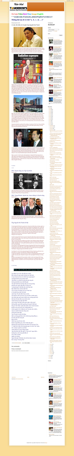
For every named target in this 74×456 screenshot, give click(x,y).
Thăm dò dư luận (56, 84)
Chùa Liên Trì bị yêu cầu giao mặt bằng (56, 208)
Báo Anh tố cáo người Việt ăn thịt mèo (56, 215)
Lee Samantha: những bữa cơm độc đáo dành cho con (55, 138)
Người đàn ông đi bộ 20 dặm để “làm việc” (57, 386)
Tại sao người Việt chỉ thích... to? (55, 248)
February (51, 352)
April (50, 349)
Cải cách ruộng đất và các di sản (55, 236)
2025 (50, 109)
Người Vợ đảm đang (53, 177)
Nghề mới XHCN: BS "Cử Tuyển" (55, 156)
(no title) (50, 72)
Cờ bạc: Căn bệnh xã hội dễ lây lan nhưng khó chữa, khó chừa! (58, 91)
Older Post (42, 377)
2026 (50, 108)
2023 (50, 112)
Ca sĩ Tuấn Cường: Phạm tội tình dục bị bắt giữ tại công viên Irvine (58, 402)
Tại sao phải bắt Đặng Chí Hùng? (55, 278)
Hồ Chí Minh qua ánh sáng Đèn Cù (55, 202)
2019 (50, 117)
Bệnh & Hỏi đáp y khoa (57, 415)
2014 (50, 124)
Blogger (46, 442)
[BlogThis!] (25, 342)
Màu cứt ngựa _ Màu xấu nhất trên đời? (57, 54)
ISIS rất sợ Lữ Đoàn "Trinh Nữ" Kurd (55, 152)
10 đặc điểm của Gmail (53, 289)
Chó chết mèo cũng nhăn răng (54, 136)
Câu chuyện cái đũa (53, 306)
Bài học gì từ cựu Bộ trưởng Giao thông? (56, 164)
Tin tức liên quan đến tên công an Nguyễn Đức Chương (55, 304)
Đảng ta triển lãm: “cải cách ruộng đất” (56, 307)
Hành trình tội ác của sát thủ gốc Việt (55, 216)
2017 (50, 120)
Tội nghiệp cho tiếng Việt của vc (55, 241)
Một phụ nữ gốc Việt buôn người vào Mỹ (56, 150)
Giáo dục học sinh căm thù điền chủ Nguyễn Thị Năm (55, 288)
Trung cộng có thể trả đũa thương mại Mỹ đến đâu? (58, 62)
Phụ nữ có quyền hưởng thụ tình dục (55, 245)
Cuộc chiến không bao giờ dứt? (55, 199)
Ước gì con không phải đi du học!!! (55, 275)
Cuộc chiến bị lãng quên (53, 270)
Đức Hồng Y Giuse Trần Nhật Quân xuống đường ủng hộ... (55, 135)
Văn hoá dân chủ (52, 151)
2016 (50, 121)
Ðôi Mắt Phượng (52, 141)
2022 (50, 113)
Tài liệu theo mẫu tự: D (52, 374)
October (51, 128)
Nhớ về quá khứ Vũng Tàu (54, 229)
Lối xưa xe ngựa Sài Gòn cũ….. (55, 178)
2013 (50, 355)
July (50, 345)
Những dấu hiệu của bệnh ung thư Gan (56, 186)
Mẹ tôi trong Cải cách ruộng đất (55, 271)
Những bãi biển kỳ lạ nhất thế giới (55, 336)
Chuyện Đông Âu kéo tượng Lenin (55, 140)
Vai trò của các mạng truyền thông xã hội (56, 300)
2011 (50, 358)
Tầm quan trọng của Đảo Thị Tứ (55, 297)
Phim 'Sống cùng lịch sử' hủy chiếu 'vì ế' (56, 206)
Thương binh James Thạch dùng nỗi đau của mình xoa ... (55, 262)
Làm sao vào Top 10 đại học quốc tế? (55, 257)
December (51, 125)
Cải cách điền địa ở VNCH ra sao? (55, 188)
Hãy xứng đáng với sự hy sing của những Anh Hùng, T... (55, 280)
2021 (50, 115)
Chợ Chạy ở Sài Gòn (53, 260)
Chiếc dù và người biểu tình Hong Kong (56, 133)
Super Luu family (51, 68)
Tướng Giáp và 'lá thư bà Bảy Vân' (55, 187)
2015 (50, 123)
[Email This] (24, 342)
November (51, 127)
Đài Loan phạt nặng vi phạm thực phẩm (56, 228)
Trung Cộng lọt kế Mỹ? (53, 220)
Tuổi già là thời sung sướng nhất (55, 333)
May (50, 348)
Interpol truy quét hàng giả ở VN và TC (56, 193)
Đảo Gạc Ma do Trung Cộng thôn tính (55, 205)
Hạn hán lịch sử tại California (54, 223)
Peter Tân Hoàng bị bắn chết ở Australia (56, 281)
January (51, 353)
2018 (50, 119)
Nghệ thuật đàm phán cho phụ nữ (55, 249)
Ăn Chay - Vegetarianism (54, 147)
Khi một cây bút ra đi (53, 251)
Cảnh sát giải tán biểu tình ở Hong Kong (56, 148)
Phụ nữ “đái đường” (57, 39)
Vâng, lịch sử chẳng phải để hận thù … (56, 238)
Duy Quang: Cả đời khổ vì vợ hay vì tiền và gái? (58, 47)
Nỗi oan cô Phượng (53, 310)
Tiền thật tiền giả (52, 161)
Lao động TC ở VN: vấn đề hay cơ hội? (56, 327)
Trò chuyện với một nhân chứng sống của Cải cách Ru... (55, 210)
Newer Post (13, 377)
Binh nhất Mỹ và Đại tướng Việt (54, 317)
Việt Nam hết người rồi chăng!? (55, 258)
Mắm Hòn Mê (52, 184)
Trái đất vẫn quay (52, 244)
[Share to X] (27, 342)
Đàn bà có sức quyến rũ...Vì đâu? (55, 211)
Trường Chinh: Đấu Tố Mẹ (54, 233)
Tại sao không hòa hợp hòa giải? (55, 299)
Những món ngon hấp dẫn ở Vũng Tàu (56, 340)
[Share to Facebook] (28, 342)
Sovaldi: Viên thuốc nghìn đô (54, 219)
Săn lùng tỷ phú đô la (53, 190)
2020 (50, 116)
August (51, 344)
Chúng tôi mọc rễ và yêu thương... (55, 274)
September (51, 129)
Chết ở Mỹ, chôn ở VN (53, 179)
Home (28, 377)
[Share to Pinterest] (29, 342)
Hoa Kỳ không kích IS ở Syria (54, 196)
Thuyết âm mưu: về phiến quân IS (55, 254)
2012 (50, 356)
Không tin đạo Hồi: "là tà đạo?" (54, 197)
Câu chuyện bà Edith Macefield (55, 181)
